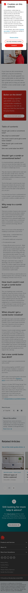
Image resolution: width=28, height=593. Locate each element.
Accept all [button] (14, 45)
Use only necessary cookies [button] (14, 41)
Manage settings (14, 37)
